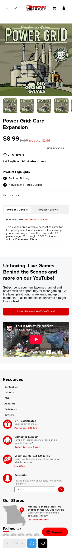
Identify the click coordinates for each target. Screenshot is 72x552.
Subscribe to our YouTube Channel (36, 311)
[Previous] (4, 59)
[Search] (15, 8)
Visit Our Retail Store (39, 520)
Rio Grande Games (36, 219)
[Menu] (7, 8)
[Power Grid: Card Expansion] (36, 59)
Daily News (10, 409)
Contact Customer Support (27, 447)
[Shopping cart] (55, 8)
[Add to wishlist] (42, 543)
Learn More (20, 466)
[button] (31, 543)
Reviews (9, 415)
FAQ (6, 398)
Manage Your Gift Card (25, 428)
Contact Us (11, 387)
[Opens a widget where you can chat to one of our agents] (55, 532)
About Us (9, 403)
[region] (36, 68)
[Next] (66, 59)
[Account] (64, 8)
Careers (9, 392)
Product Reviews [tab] (48, 209)
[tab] (17, 209)
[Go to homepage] (36, 8)
